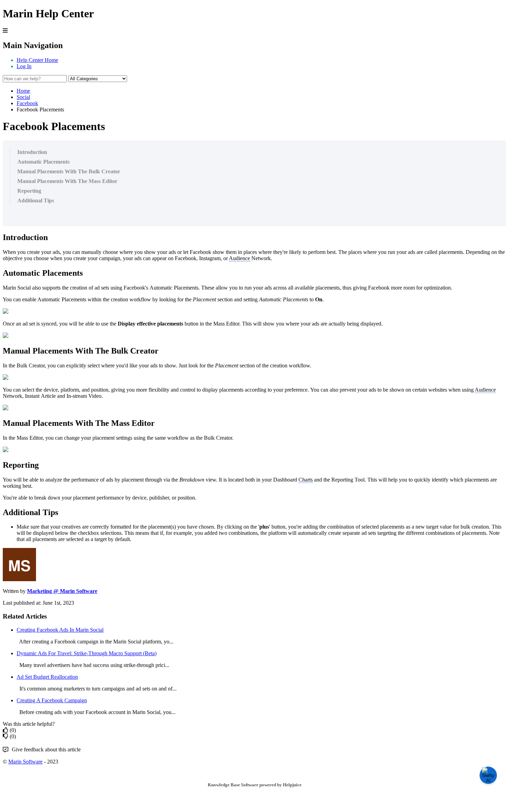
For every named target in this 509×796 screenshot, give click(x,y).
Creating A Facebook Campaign (52, 700)
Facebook (27, 103)
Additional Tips (35, 200)
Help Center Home (37, 60)
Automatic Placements (43, 162)
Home (23, 91)
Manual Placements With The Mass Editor (67, 181)
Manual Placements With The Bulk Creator (68, 171)
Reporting (29, 191)
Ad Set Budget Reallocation (47, 677)
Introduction (32, 152)
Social (23, 97)
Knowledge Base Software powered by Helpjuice (255, 784)
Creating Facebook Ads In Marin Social (60, 630)
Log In (24, 66)
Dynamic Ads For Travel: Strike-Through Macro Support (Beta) (87, 653)
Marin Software (25, 762)
